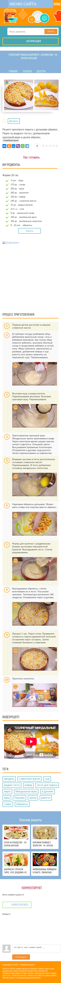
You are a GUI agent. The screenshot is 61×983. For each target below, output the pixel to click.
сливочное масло (29, 778)
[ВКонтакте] (4, 146)
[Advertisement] (30, 278)
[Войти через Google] (4, 937)
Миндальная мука (26, 791)
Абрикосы (22, 804)
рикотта (45, 797)
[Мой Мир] (13, 146)
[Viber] (18, 146)
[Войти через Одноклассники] (4, 942)
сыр (47, 778)
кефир (28, 785)
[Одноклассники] (9, 146)
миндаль (9, 778)
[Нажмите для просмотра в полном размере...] (34, 374)
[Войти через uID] (4, 917)
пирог (7, 791)
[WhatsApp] (23, 146)
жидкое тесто (12, 785)
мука (7, 797)
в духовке (47, 791)
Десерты (13, 121)
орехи (32, 797)
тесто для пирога (47, 785)
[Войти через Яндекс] (4, 932)
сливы (8, 804)
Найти (51, 31)
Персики (19, 797)
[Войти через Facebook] (4, 927)
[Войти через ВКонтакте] (4, 922)
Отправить (21, 957)
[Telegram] (27, 146)
